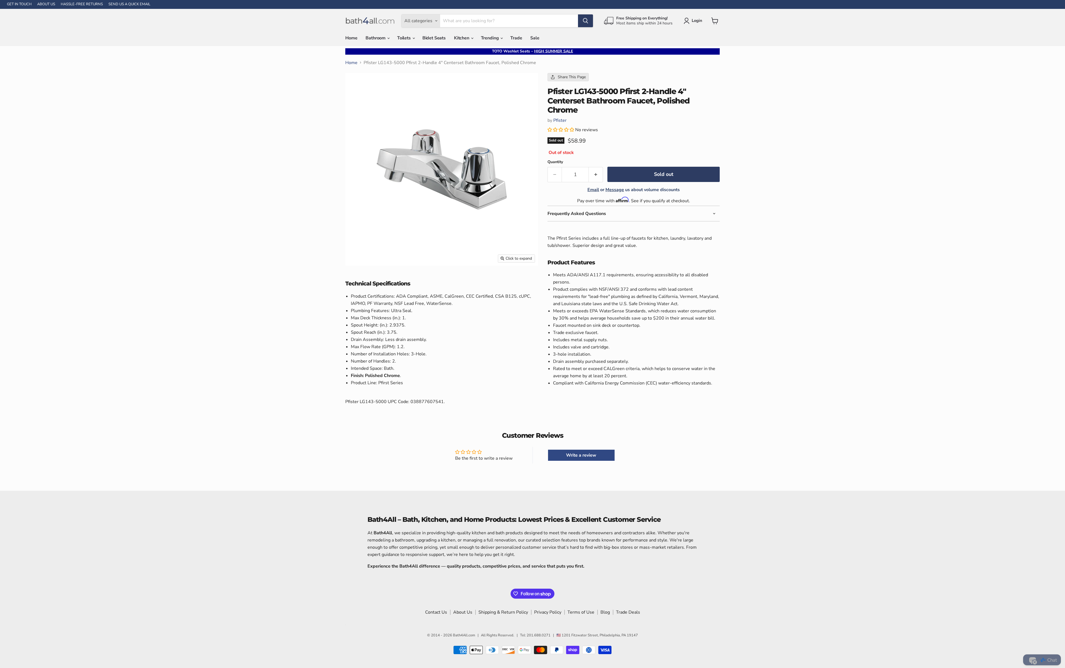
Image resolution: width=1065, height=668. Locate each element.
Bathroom (376, 38)
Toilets (404, 38)
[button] (561, 130)
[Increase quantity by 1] (596, 174)
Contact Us (436, 612)
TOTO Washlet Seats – (532, 51)
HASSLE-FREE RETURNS (82, 4)
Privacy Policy (547, 612)
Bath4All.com (464, 635)
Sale (534, 38)
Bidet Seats (434, 38)
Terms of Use (580, 612)
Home (351, 38)
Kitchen (462, 38)
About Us (462, 612)
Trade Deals (628, 612)
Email (593, 190)
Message (614, 190)
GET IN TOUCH (19, 4)
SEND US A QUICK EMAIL (129, 4)
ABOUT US (46, 4)
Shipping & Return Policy (503, 612)
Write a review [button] (581, 455)
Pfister (560, 120)
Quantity (555, 162)
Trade (516, 38)
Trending (490, 38)
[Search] (585, 20)
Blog (605, 612)
